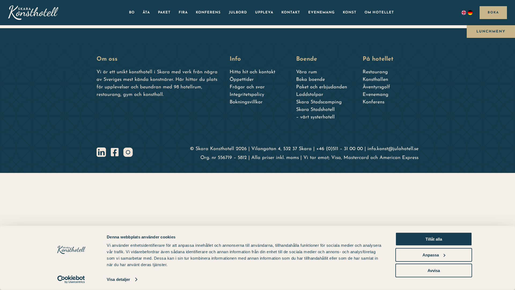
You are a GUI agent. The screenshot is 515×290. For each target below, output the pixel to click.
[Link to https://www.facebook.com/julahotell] (115, 152)
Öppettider (242, 79)
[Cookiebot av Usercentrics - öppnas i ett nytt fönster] (71, 280)
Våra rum (306, 72)
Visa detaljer (118, 279)
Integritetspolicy (247, 94)
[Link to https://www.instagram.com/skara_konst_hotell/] (128, 152)
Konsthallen (375, 79)
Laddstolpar (309, 94)
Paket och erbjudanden (321, 87)
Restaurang (375, 72)
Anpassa (430, 254)
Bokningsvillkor (246, 102)
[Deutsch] (471, 12)
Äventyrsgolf (376, 87)
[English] (464, 12)
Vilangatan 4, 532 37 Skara (281, 149)
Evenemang (375, 94)
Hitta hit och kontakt (252, 72)
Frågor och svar (247, 87)
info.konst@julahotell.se (392, 149)
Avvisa (434, 270)
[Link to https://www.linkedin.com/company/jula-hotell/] (101, 152)
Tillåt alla (433, 239)
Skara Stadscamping (319, 102)
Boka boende (310, 79)
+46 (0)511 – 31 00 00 (339, 149)
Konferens (373, 102)
